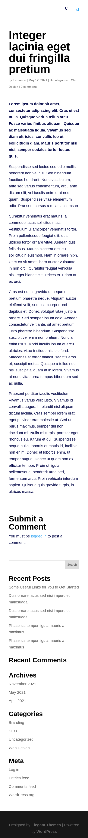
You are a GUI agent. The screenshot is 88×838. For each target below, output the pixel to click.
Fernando (19, 80)
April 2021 (17, 701)
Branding (16, 722)
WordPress (47, 831)
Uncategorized (59, 80)
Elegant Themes (46, 825)
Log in (14, 769)
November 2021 (22, 684)
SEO (13, 731)
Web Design (19, 748)
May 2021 (17, 692)
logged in (39, 536)
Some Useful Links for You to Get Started (44, 587)
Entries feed (19, 778)
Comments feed (22, 786)
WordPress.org (21, 795)
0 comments (29, 86)
